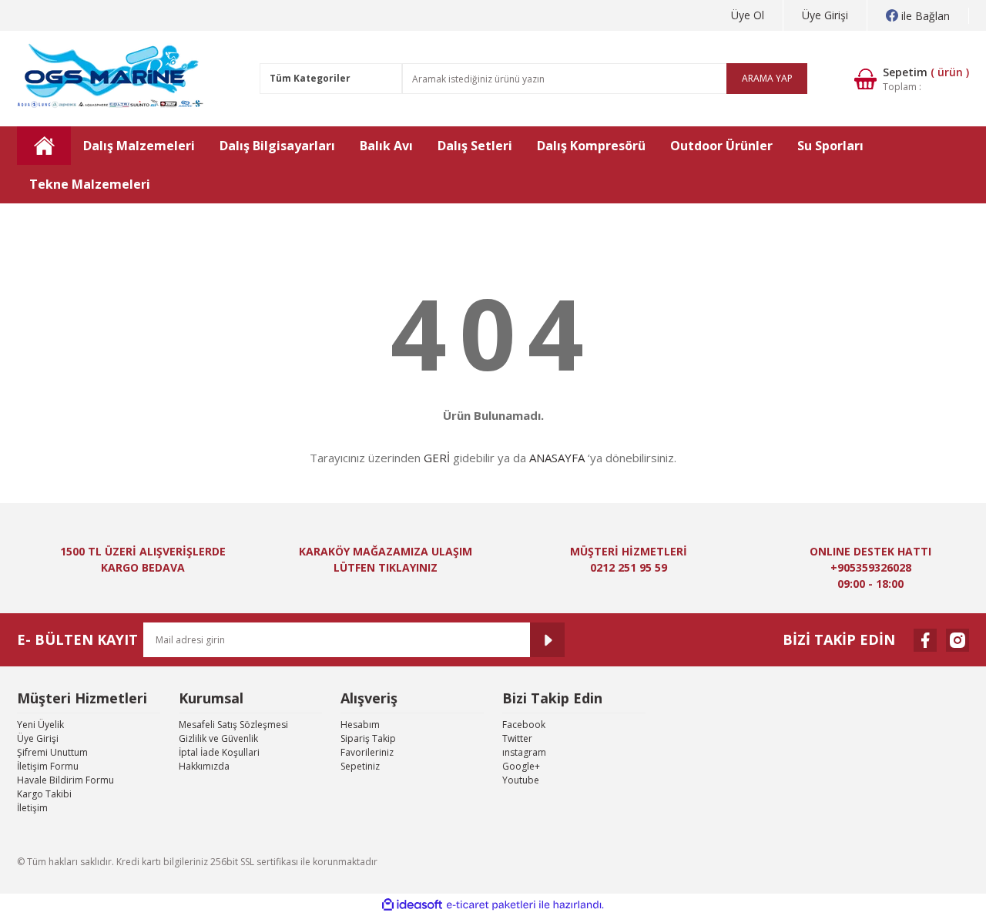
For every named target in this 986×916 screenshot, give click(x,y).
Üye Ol (747, 15)
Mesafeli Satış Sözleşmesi (233, 724)
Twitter (517, 738)
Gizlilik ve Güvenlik (218, 738)
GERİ (437, 457)
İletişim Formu (48, 766)
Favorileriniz (367, 752)
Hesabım (360, 724)
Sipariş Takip (368, 738)
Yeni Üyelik (40, 724)
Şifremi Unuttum (52, 752)
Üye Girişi (825, 15)
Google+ (521, 766)
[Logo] (111, 78)
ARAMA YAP (767, 78)
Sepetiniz (360, 766)
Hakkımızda (204, 766)
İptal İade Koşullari (219, 752)
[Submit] (547, 639)
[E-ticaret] (491, 905)
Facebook (523, 724)
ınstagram (524, 752)
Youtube (520, 780)
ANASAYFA (557, 457)
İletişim (32, 807)
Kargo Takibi (44, 793)
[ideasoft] (412, 905)
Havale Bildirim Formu (65, 780)
